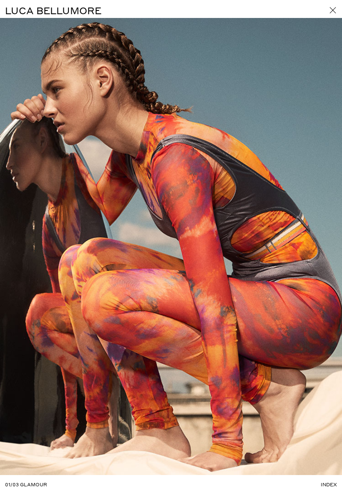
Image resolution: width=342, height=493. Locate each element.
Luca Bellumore (53, 10)
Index (329, 485)
